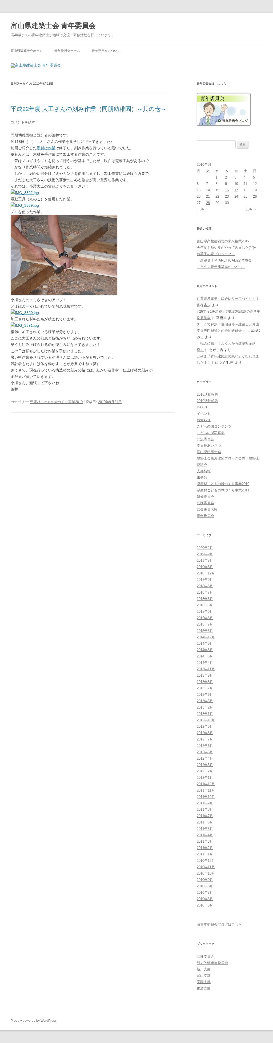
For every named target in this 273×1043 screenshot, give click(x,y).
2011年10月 (206, 797)
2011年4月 (205, 835)
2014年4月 (205, 663)
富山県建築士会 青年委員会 (53, 26)
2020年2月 (205, 548)
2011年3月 (205, 841)
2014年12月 (206, 637)
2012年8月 (205, 733)
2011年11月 (206, 790)
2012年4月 (205, 758)
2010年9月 (205, 880)
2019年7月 (205, 560)
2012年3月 (205, 765)
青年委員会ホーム (67, 51)
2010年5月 (205, 905)
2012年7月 (205, 739)
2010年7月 (205, 893)
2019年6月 (205, 567)
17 (236, 190)
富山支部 (204, 976)
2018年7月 (205, 592)
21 (208, 196)
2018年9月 (205, 580)
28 (208, 203)
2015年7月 (205, 624)
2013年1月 (205, 714)
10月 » (251, 209)
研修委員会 (205, 497)
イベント (204, 414)
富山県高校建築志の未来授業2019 (223, 241)
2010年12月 (206, 861)
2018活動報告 (207, 394)
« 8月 (201, 209)
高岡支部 (204, 982)
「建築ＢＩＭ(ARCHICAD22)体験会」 (228, 260)
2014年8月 (205, 650)
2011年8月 (205, 810)
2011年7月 (205, 816)
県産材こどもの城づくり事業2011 (223, 490)
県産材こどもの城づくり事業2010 (56, 402)
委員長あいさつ (209, 446)
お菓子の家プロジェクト (216, 254)
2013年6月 (205, 695)
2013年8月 (205, 682)
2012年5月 (205, 752)
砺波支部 (204, 988)
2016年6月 (205, 605)
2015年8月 (205, 618)
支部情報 (204, 471)
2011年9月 (205, 803)
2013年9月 (205, 675)
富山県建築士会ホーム (27, 51)
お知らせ (204, 420)
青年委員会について (106, 51)
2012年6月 (205, 746)
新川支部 (204, 969)
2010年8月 (205, 886)
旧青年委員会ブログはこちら (219, 924)
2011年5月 (205, 829)
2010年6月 (205, 899)
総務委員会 (205, 503)
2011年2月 (205, 848)
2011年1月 (205, 854)
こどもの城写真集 (210, 433)
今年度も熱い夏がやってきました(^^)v (226, 248)
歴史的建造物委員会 (212, 963)
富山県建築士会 (209, 452)
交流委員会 (205, 439)
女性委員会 (205, 956)
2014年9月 (205, 643)
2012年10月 (206, 720)
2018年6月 (205, 599)
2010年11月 (206, 867)
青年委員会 (205, 516)
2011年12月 (206, 784)
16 (227, 190)
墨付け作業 (46, 148)
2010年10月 (206, 873)
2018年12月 (206, 573)
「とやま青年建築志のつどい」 (221, 267)
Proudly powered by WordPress (34, 1021)
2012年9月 (205, 727)
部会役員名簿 (207, 509)
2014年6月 (205, 656)
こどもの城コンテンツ (214, 426)
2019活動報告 (207, 401)
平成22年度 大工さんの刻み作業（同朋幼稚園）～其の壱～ (89, 109)
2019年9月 (205, 554)
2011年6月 (205, 822)
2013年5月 (205, 701)
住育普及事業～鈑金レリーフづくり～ (226, 299)
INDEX (202, 407)
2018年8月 (205, 586)
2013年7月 (205, 688)
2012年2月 (205, 771)
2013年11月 (206, 669)
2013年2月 (205, 707)
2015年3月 (205, 631)
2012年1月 (205, 778)
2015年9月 (205, 612)
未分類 (202, 477)
